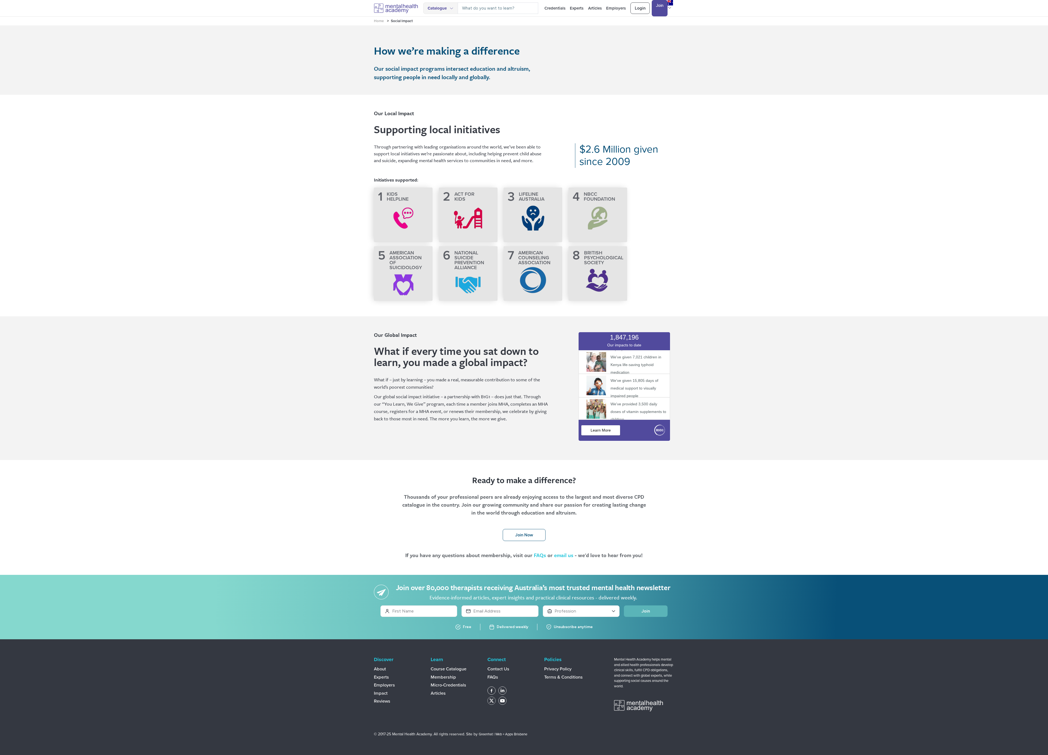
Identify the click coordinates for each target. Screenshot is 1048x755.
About (380, 669)
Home (379, 21)
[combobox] (498, 8)
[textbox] (498, 8)
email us (563, 555)
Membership (443, 677)
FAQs (540, 555)
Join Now (524, 535)
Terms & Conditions (563, 677)
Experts (576, 8)
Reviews (382, 701)
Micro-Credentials (448, 685)
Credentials (554, 8)
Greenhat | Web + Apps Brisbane (503, 734)
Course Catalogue (448, 669)
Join (659, 5)
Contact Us (498, 669)
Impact (381, 693)
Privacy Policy (557, 669)
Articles (595, 8)
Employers (616, 8)
